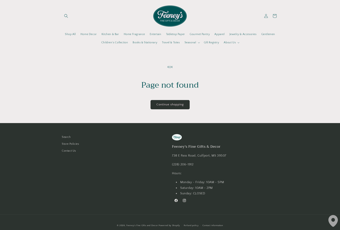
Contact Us (69, 150)
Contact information (212, 225)
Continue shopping (170, 104)
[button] (66, 16)
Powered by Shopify (169, 225)
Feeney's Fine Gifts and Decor (142, 225)
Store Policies (70, 144)
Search (66, 137)
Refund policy (191, 225)
